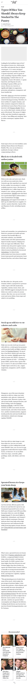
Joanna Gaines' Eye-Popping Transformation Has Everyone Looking (20, 651)
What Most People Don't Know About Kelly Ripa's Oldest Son (6, 675)
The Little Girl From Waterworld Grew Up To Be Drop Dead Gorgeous (7, 651)
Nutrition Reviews (12, 351)
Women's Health (15, 108)
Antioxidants (5, 252)
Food (2, 6)
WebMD (14, 193)
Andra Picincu (7, 24)
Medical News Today (7, 576)
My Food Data (5, 78)
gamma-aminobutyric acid (17, 555)
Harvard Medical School (8, 593)
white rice (11, 95)
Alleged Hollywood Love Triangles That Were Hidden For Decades (20, 675)
